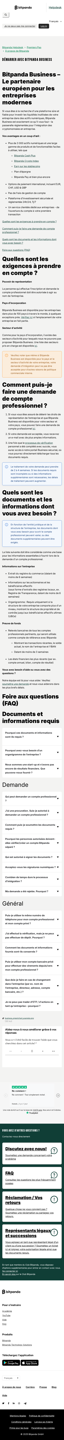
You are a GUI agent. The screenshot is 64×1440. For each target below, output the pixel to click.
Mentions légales (18, 1415)
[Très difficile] (10, 1051)
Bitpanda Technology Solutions (17, 1345)
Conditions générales (21, 1422)
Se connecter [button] (9, 1271)
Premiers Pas (34, 47)
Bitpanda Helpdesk (12, 47)
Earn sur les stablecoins (27, 166)
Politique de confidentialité (41, 1415)
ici (36, 345)
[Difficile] (21, 1051)
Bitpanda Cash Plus (24, 155)
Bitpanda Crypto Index (26, 160)
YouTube (6, 1315)
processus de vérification (39, 442)
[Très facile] (53, 1051)
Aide (4, 1319)
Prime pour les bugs (19, 1428)
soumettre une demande (15, 683)
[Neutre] (32, 1051)
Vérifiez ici (27, 317)
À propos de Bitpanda (17, 50)
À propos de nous (11, 1387)
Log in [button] (44, 26)
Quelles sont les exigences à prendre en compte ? (29, 221)
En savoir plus (9, 1274)
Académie (7, 1311)
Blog (54, 1387)
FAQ (4, 1324)
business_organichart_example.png (19, 1018)
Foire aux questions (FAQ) (16, 250)
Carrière (30, 1387)
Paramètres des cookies (43, 1428)
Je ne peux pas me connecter (19, 26)
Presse (43, 1387)
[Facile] (42, 1051)
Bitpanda (6, 1340)
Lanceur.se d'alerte (43, 1422)
